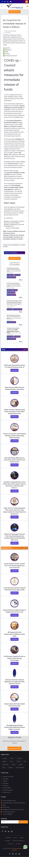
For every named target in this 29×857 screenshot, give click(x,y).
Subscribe (23, 821)
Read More (15, 370)
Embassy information (8, 776)
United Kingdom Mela (12, 290)
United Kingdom (20, 767)
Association (5, 778)
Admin (14, 31)
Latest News (8, 837)
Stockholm (9, 309)
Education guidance (7, 790)
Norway (14, 764)
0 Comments (7, 32)
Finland (18, 761)
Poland (20, 764)
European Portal (14, 11)
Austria (12, 758)
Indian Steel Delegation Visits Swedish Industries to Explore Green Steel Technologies (14, 302)
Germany (4, 758)
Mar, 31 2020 (8, 31)
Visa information (6, 787)
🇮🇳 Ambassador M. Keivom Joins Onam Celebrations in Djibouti (14, 317)
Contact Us (18, 843)
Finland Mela (10, 336)
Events (15, 837)
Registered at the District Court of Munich (13, 809)
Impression (10, 843)
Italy (25, 761)
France (11, 761)
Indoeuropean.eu (16, 848)
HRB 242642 (6, 807)
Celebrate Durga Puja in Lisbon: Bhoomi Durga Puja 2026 (13, 269)
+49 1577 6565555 (7, 814)
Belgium (4, 761)
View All (25, 349)
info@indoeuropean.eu (9, 811)
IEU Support (5, 785)
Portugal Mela (10, 275)
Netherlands (5, 764)
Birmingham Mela (11, 292)
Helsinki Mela (17, 336)
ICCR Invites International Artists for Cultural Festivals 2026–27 (13, 285)
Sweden (11, 767)
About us (21, 837)
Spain (3, 767)
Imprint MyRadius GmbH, (9, 800)
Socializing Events (11, 277)
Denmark (19, 758)
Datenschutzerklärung (18, 840)
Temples (4, 781)
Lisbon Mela (17, 275)
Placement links (6, 792)
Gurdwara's (5, 783)
